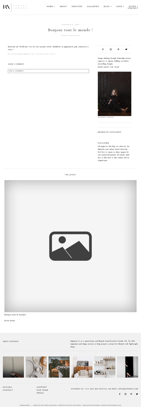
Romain (97, 405)
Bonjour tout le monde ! (15, 315)
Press (40, 393)
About (63, 6)
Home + (51, 6)
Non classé (75, 35)
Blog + (108, 6)
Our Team (42, 390)
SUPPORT (42, 387)
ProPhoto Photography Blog (111, 405)
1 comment (16, 64)
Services (77, 6)
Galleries (93, 6)
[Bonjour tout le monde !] (70, 246)
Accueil (7, 387)
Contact (133, 8)
